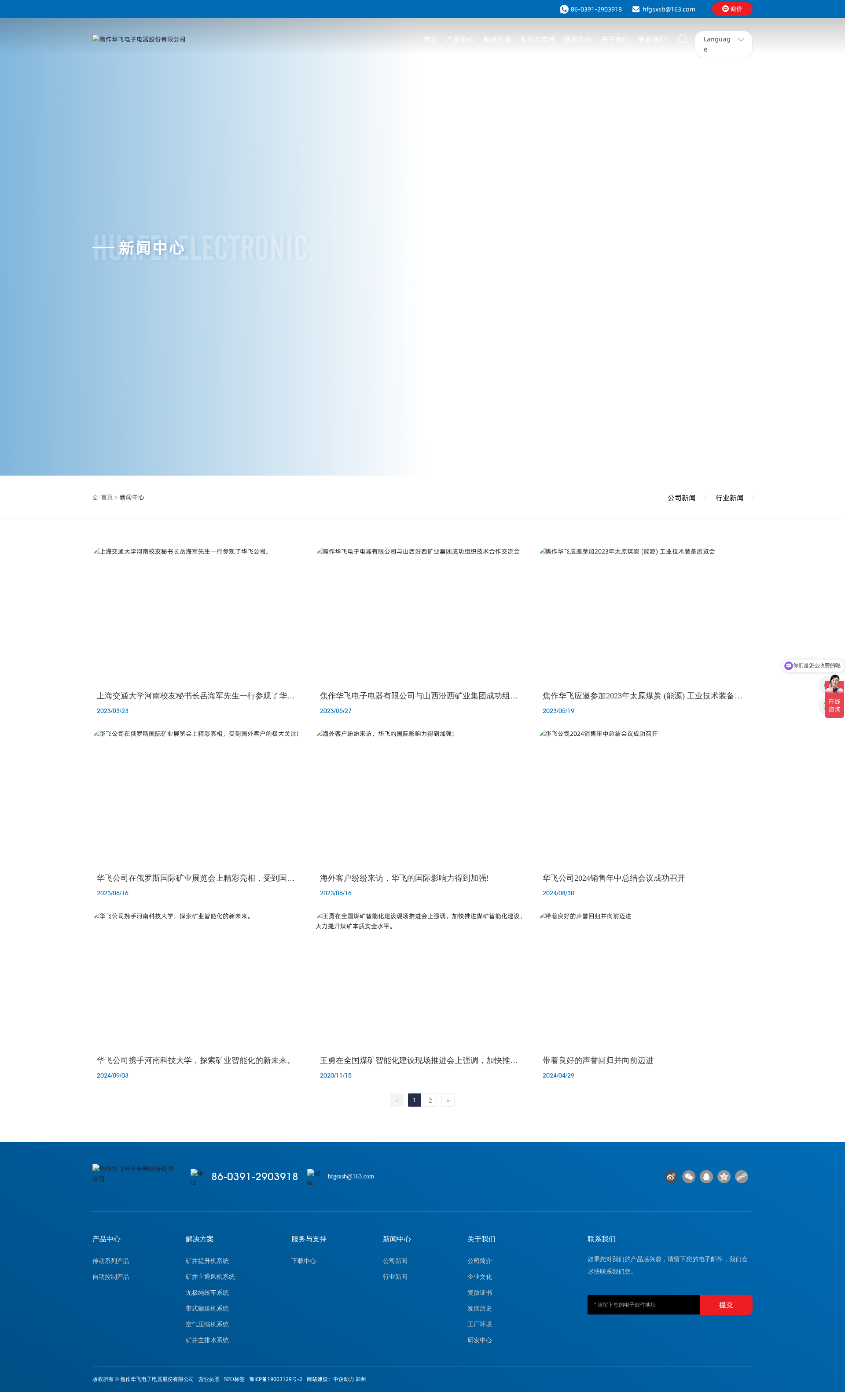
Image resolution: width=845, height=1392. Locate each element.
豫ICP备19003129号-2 (275, 1379)
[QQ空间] (724, 1176)
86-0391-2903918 (596, 9)
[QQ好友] (706, 1176)
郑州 (361, 1379)
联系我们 (602, 1239)
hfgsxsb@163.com (669, 9)
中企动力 (343, 1379)
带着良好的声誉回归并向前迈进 (598, 1060)
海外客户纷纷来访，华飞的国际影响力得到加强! (404, 878)
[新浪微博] (671, 1176)
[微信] (688, 1176)
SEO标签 (234, 1379)
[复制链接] (741, 1176)
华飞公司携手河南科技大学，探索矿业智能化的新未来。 (196, 1060)
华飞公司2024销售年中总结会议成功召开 (614, 878)
